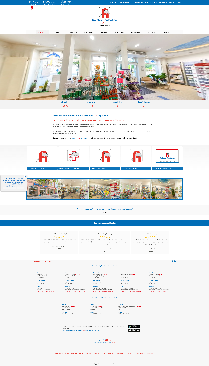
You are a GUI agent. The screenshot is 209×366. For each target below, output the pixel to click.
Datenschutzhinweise (9, 188)
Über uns (73, 32)
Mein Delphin (42, 32)
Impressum (20, 188)
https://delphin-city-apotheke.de (46, 291)
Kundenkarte (120, 32)
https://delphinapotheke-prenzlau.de (75, 291)
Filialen (58, 32)
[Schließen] (26, 176)
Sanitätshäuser (124, 2)
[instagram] (180, 3)
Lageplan (96, 353)
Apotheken (113, 2)
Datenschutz (47, 261)
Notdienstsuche (163, 2)
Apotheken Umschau (151, 2)
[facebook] (178, 3)
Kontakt (166, 32)
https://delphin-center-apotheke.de (103, 291)
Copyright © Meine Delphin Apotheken (104, 364)
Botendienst (151, 32)
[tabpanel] (35, 2)
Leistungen (104, 32)
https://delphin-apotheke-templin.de (131, 291)
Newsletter (172, 2)
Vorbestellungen (138, 2)
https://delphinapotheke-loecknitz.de (159, 291)
